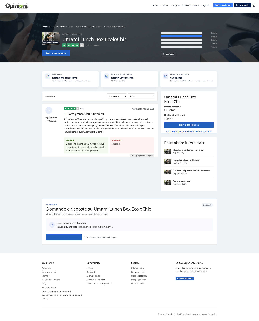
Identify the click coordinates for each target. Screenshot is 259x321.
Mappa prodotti (138, 279)
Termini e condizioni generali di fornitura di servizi (62, 297)
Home (155, 5)
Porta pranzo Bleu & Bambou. (86, 114)
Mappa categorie (139, 275)
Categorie (175, 5)
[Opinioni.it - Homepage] (16, 6)
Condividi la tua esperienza (99, 283)
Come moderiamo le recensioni (56, 291)
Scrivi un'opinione (223, 5)
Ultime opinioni (94, 275)
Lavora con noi (49, 271)
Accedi (253, 5)
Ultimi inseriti (137, 268)
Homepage (46, 26)
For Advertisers (49, 287)
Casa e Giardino (59, 26)
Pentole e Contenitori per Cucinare (89, 26)
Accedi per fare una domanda (64, 237)
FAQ (44, 283)
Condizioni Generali (51, 279)
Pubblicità (46, 268)
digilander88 (51, 117)
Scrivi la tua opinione (56, 53)
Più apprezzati (137, 271)
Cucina (70, 26)
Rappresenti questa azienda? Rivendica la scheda (188, 131)
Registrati (205, 5)
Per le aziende (242, 5)
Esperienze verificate (96, 279)
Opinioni (164, 5)
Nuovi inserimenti (191, 5)
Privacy (45, 275)
